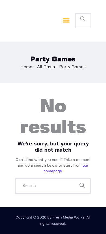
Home (26, 67)
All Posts (46, 67)
